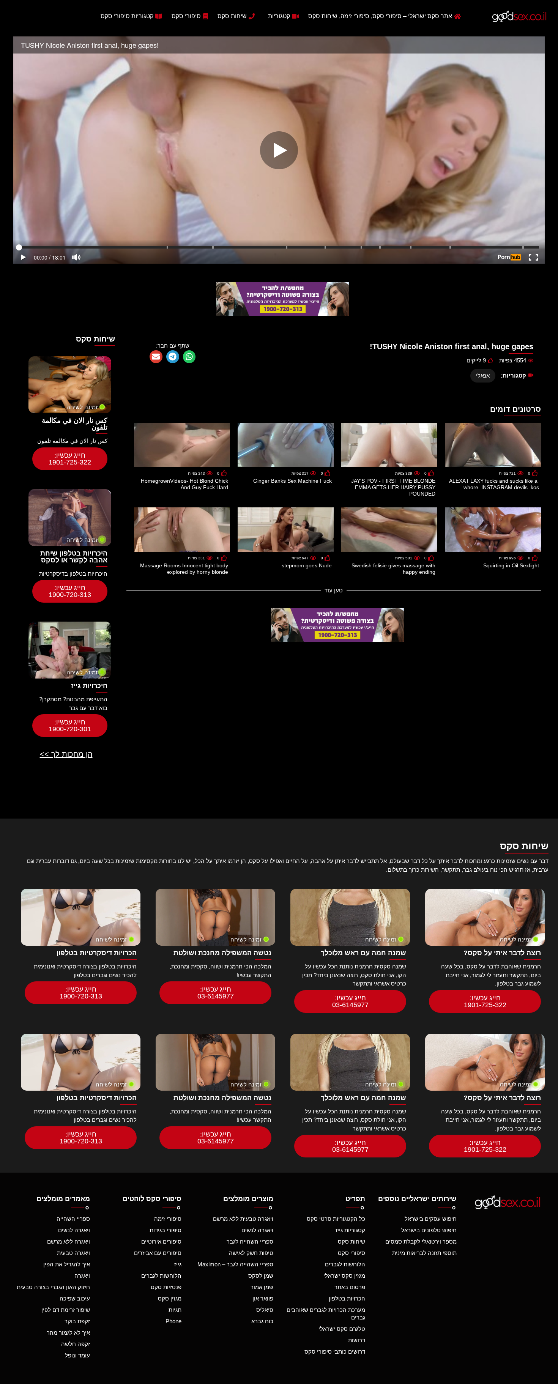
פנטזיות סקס (166, 1287)
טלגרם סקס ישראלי (341, 1329)
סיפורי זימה (167, 1219)
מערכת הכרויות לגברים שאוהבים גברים (326, 1314)
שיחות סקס (351, 1241)
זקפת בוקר (77, 1321)
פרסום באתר (349, 1287)
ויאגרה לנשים (257, 1230)
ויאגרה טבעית (73, 1253)
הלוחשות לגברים (345, 1264)
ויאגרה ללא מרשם (68, 1241)
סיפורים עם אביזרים (157, 1253)
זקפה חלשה (75, 1344)
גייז (177, 1264)
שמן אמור (262, 1287)
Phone (173, 1321)
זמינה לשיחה (82, 407)
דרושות (356, 1340)
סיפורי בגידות (165, 1230)
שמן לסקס (260, 1275)
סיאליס (264, 1310)
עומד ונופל (77, 1355)
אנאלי (483, 375)
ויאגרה (82, 1275)
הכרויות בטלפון (347, 1298)
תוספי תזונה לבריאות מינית (424, 1253)
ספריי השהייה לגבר (250, 1241)
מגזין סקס (169, 1298)
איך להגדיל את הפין (66, 1264)
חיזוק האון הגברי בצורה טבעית (53, 1287)
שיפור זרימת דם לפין (65, 1310)
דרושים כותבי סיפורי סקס (334, 1351)
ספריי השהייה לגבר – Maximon (235, 1264)
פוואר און (262, 1298)
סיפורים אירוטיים (161, 1241)
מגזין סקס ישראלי (344, 1275)
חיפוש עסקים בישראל (431, 1219)
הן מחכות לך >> (66, 754)
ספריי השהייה (73, 1219)
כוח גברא (262, 1321)
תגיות (175, 1310)
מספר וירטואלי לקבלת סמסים (421, 1241)
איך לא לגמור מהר (68, 1332)
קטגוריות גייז (350, 1230)
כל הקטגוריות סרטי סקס (336, 1219)
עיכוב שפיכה (75, 1298)
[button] (189, 356)
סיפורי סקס (351, 1253)
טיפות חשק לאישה (251, 1253)
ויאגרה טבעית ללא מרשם (243, 1219)
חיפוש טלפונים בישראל (429, 1230)
